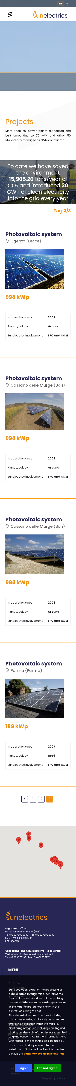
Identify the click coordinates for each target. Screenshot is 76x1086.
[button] (29, 839)
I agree (24, 1068)
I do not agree (47, 1068)
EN (60, 3)
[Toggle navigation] (9, 14)
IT (67, 3)
